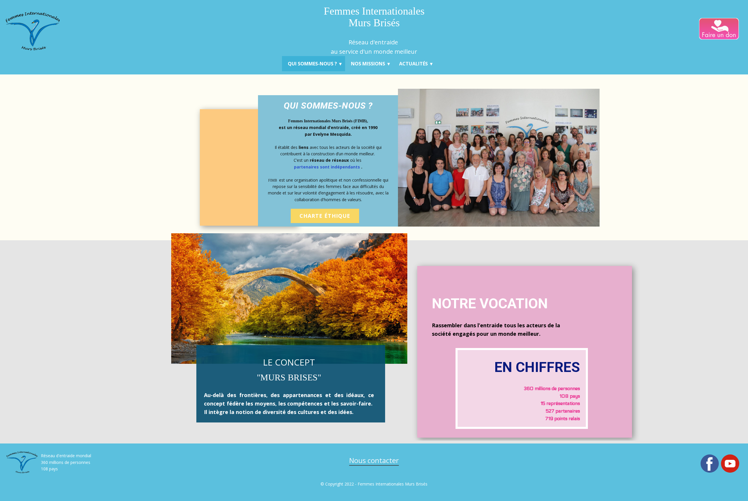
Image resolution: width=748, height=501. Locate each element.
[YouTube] (730, 463)
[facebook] (709, 463)
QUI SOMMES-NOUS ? (312, 63)
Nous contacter (374, 460)
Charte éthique (324, 215)
